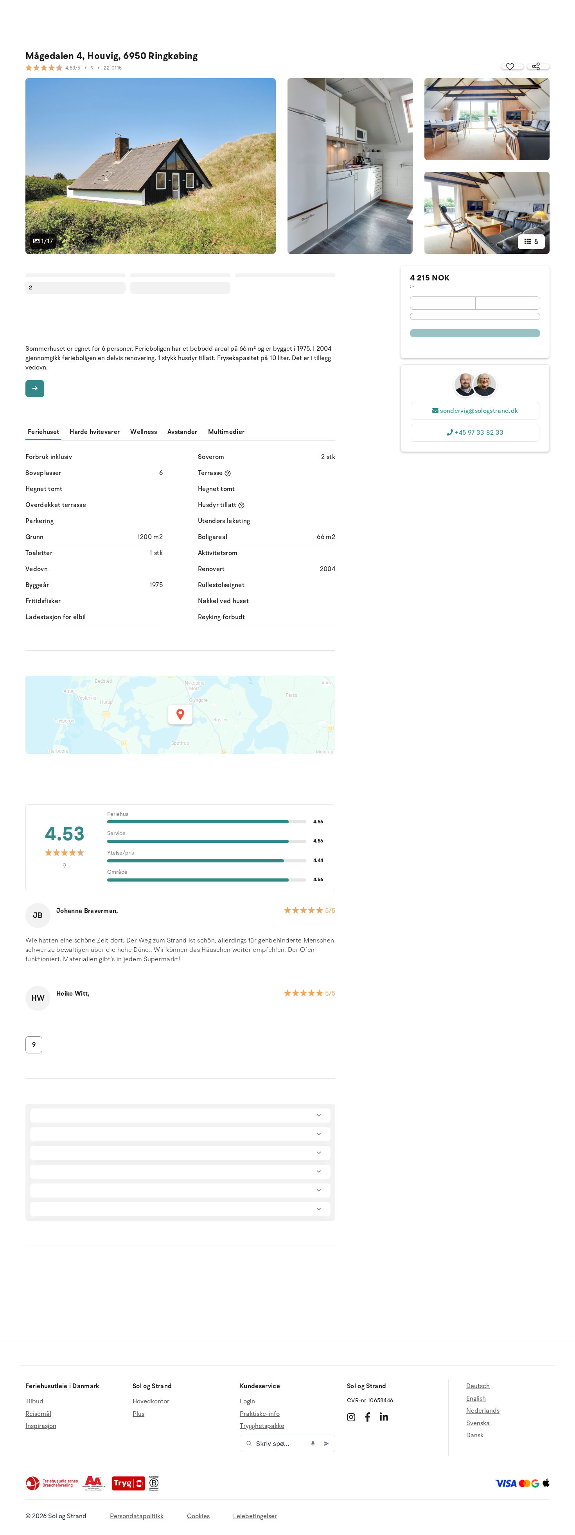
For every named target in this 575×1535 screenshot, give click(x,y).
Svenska (478, 1423)
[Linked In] (384, 1417)
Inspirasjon (40, 1426)
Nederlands (483, 1410)
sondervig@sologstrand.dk (479, 411)
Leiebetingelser (255, 1516)
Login (247, 1402)
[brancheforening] (52, 1489)
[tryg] (130, 1489)
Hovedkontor (151, 1402)
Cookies (198, 1516)
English (476, 1398)
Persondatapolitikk (137, 1516)
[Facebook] (367, 1417)
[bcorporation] (155, 1489)
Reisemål (38, 1414)
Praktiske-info (260, 1414)
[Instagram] (351, 1417)
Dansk (474, 1435)
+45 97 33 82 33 (479, 432)
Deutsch (478, 1386)
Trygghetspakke (262, 1426)
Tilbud (34, 1402)
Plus (138, 1414)
